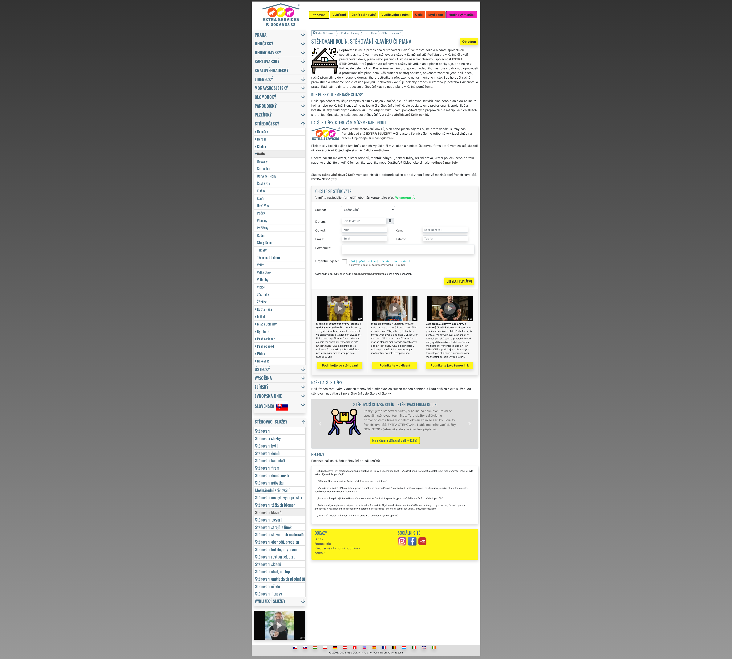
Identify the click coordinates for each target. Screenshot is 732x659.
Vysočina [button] (263, 378)
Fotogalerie (323, 544)
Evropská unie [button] (268, 396)
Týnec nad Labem (268, 257)
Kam (399, 230)
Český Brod (264, 183)
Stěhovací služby (268, 438)
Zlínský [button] (261, 387)
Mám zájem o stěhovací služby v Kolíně (394, 440)
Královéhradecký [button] (272, 70)
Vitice (261, 287)
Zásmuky (263, 294)
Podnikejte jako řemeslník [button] (450, 365)
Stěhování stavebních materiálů (279, 534)
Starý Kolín (264, 242)
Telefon (401, 239)
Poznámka (322, 248)
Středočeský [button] (267, 123)
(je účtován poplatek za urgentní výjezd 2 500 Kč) (376, 265)
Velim (260, 265)
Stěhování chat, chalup (272, 571)
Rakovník (263, 361)
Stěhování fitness (268, 593)
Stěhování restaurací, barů (275, 556)
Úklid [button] (419, 15)
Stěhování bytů (266, 445)
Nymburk (263, 331)
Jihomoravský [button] (268, 52)
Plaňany (262, 220)
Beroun (261, 139)
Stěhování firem (267, 468)
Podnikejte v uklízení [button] (395, 365)
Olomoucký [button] (265, 97)
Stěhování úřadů (267, 586)
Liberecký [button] (264, 79)
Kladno (261, 146)
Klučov (261, 191)
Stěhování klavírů (268, 512)
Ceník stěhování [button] (364, 15)
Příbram (262, 353)
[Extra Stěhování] (281, 12)
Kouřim (261, 198)
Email (319, 239)
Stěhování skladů (268, 564)
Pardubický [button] (266, 106)
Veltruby (262, 279)
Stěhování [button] (318, 15)
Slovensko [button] (264, 406)
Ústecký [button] (262, 369)
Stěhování (262, 431)
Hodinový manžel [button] (461, 15)
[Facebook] (412, 541)
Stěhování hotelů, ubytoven (276, 549)
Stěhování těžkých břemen (275, 504)
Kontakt (320, 553)
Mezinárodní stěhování (272, 490)
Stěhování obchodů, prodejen (277, 541)
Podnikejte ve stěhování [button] (340, 365)
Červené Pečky (266, 176)
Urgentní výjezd (326, 261)
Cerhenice (263, 168)
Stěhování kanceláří (270, 460)
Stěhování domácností (272, 475)
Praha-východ (266, 339)
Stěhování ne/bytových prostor (279, 497)
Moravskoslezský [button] (271, 88)
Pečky (261, 213)
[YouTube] (422, 541)
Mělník (261, 316)
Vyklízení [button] (339, 15)
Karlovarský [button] (267, 61)
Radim (261, 235)
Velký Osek (264, 272)
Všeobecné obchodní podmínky (337, 548)
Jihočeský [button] (264, 43)
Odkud (320, 230)
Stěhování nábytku (269, 482)
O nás (319, 539)
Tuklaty (262, 250)
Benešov (262, 131)
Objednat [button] (469, 41)
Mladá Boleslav (267, 324)
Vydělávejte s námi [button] (395, 15)
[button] (320, 423)
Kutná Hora (264, 309)
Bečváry (262, 161)
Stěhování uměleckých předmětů (280, 578)
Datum (320, 221)
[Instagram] (402, 541)
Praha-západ (265, 346)
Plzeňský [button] (263, 114)
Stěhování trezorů (268, 519)
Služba (320, 210)
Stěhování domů (267, 453)
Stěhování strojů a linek (273, 527)
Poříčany (262, 228)
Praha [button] (260, 34)
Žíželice (262, 302)
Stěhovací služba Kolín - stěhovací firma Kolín (395, 404)
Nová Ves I (263, 205)
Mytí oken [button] (435, 15)
